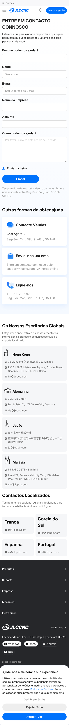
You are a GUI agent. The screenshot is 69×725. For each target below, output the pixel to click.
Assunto (8, 117)
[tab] (34, 569)
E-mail (6, 83)
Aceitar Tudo (34, 716)
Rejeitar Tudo (34, 707)
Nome (6, 67)
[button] (34, 569)
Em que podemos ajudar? (20, 50)
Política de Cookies (41, 689)
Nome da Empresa (15, 100)
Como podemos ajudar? (19, 133)
